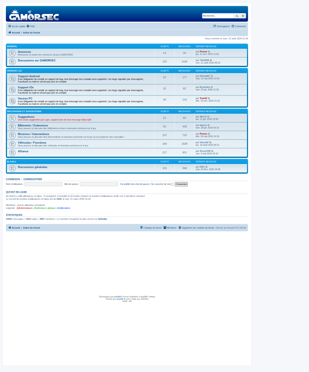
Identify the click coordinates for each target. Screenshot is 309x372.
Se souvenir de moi (161, 184)
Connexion (13, 179)
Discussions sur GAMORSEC (37, 60)
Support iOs (26, 87)
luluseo (203, 125)
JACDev (145, 299)
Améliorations (63, 208)
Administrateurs (25, 208)
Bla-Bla (11, 161)
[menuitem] (30, 26)
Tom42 (203, 98)
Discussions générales (32, 167)
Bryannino (205, 87)
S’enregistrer (32, 179)
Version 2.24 (14, 71)
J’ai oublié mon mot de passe (134, 184)
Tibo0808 (204, 60)
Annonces (24, 51)
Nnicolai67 (205, 76)
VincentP (204, 142)
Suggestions (26, 116)
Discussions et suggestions (24, 111)
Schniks (102, 219)
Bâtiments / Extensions (33, 125)
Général (12, 46)
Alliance (23, 151)
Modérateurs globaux (44, 208)
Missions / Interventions (33, 134)
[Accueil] (34, 14)
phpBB (117, 296)
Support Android (29, 76)
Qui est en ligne (16, 192)
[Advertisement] (127, 262)
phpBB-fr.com (123, 299)
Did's (202, 166)
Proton (203, 51)
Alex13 (203, 116)
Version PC (25, 98)
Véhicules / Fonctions (32, 142)
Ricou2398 (205, 151)
